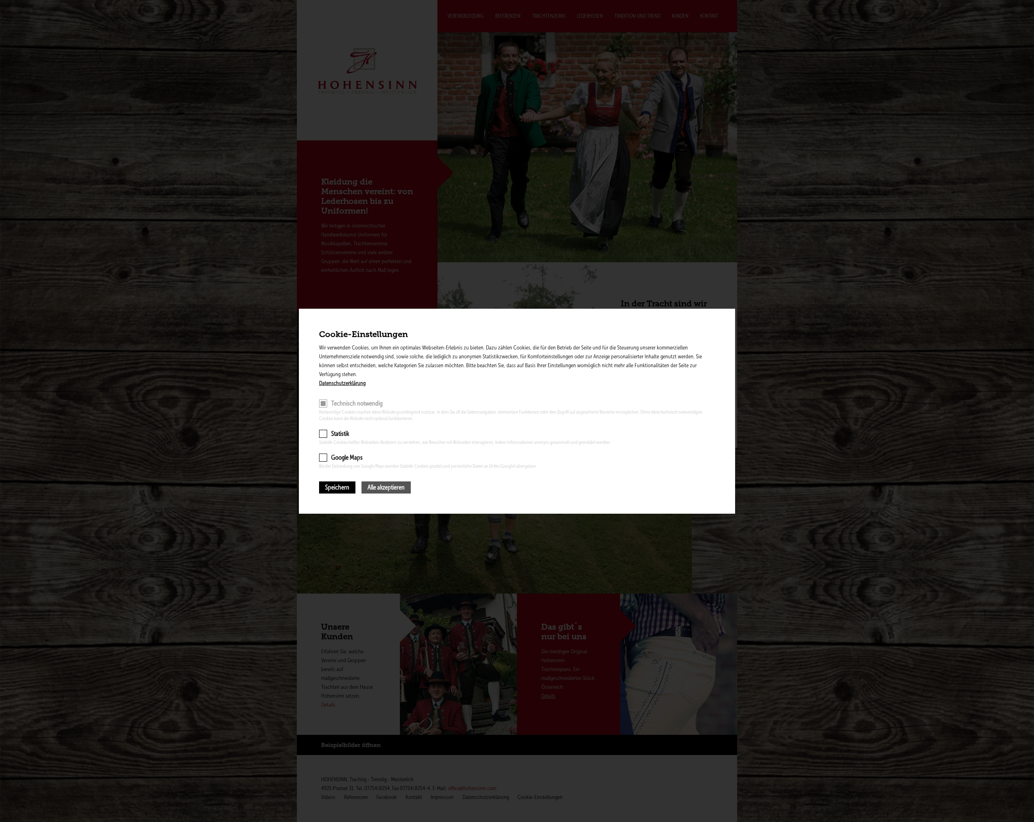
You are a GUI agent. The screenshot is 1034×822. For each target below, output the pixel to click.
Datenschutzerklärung (342, 383)
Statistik (340, 433)
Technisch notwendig (356, 403)
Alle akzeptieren (386, 487)
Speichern (337, 487)
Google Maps (347, 457)
